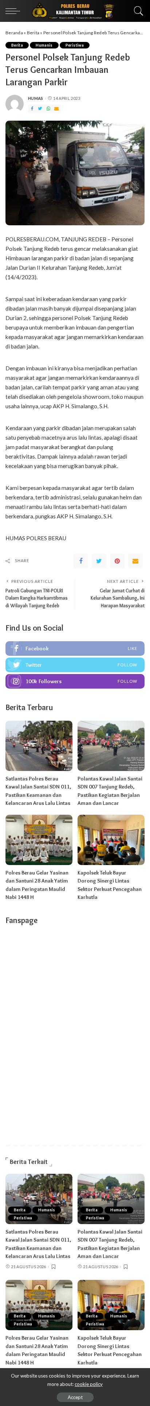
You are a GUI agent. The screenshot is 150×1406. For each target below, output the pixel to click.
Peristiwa (75, 45)
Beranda (14, 32)
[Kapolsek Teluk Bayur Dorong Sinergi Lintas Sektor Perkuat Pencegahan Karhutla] (111, 840)
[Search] (137, 11)
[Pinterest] (117, 561)
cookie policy (89, 1384)
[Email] (56, 108)
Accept (75, 1397)
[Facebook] (32, 108)
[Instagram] (75, 681)
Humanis (44, 45)
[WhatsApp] (48, 108)
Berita (33, 32)
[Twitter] (40, 108)
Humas (35, 98)
